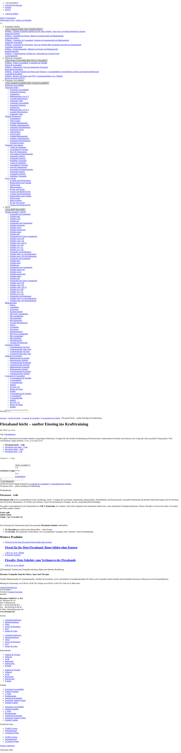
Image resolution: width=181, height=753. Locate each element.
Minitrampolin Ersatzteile (19, 358)
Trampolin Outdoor (12, 345)
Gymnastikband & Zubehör (20, 378)
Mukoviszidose (16, 187)
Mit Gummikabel (16, 316)
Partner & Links (11, 631)
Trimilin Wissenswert (13, 116)
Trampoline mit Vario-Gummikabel (23, 236)
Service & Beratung (12, 627)
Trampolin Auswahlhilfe (14, 85)
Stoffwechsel (15, 185)
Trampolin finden (11, 87)
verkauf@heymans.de (8, 587)
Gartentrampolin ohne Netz (20, 349)
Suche (2, 411)
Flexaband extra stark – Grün (16, 447)
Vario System (15, 121)
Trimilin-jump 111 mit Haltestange (23, 254)
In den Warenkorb (7, 481)
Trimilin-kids (15, 234)
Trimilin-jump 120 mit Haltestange (23, 256)
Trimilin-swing (15, 227)
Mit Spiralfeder (16, 318)
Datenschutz (10, 663)
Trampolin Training (17, 156)
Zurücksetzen (20, 476)
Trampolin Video (16, 101)
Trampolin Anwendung (14, 145)
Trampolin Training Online (15, 700)
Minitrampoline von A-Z (19, 96)
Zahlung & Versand (12, 655)
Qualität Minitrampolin (19, 123)
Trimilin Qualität (11, 703)
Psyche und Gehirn (17, 189)
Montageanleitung (12, 622)
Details (21, 553)
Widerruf (8, 657)
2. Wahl (8, 694)
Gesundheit (14, 307)
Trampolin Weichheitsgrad (20, 127)
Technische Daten (17, 130)
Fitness (12, 305)
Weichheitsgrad (11, 731)
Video (7, 624)
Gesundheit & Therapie (19, 149)
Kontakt (8, 666)
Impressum (9, 661)
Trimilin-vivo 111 (16, 247)
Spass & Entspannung (18, 152)
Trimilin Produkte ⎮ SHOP (15, 212)
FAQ (7, 629)
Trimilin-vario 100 (17, 239)
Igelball (13, 385)
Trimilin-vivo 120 (17, 250)
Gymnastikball (15, 380)
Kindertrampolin (16, 312)
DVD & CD (15, 387)
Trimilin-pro (14, 221)
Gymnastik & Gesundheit (15, 376)
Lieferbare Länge (7, 471)
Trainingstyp (15, 94)
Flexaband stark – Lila (13, 451)
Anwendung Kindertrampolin (21, 154)
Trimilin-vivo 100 (17, 245)
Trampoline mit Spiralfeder (20, 214)
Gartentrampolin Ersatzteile (20, 363)
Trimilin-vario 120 (17, 241)
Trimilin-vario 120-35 (18, 243)
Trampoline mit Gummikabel (21, 223)
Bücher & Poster (16, 389)
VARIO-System (11, 728)
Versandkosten (10, 434)
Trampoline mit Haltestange (20, 252)
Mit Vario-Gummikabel (19, 314)
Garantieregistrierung (13, 620)
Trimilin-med (15, 216)
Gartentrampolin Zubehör (20, 365)
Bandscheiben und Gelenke (20, 183)
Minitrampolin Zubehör (19, 360)
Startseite (3, 418)
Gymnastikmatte (16, 382)
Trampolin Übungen (18, 158)
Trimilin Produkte (14, 418)
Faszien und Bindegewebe (20, 192)
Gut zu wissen (10, 178)
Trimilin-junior (15, 232)
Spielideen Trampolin (18, 161)
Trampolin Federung (18, 92)
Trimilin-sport (15, 219)
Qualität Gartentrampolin (19, 125)
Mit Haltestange (16, 320)
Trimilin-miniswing (17, 225)
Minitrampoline (11, 303)
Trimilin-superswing (17, 230)
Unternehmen (15, 118)
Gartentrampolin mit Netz (20, 347)
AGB (7, 659)
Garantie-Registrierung (19, 99)
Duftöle (13, 391)
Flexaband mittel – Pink (14, 449)
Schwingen (14, 309)
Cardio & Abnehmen (18, 147)
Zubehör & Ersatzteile (13, 356)
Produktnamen (10, 696)
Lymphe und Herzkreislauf (20, 180)
